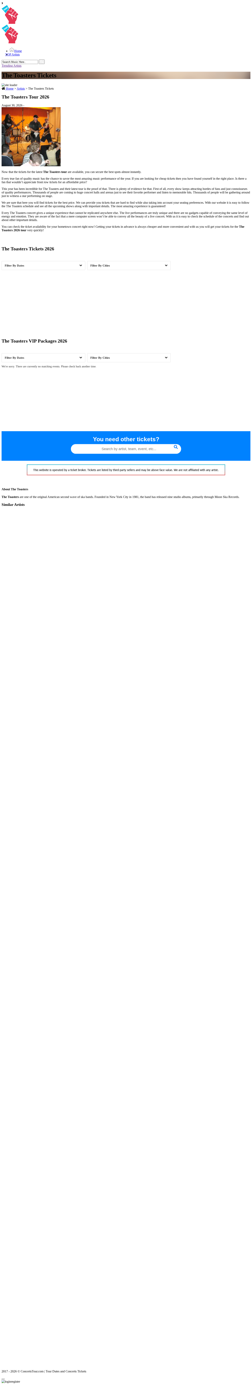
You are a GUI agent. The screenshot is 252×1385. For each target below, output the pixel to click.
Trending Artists (11, 65)
